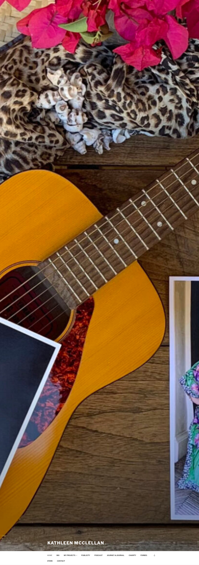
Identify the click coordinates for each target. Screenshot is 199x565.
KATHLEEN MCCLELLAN (75, 542)
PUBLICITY (85, 555)
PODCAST (98, 555)
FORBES (143, 555)
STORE (50, 561)
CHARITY (132, 555)
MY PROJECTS (69, 555)
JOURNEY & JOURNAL (115, 555)
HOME (49, 555)
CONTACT (61, 561)
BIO (58, 555)
